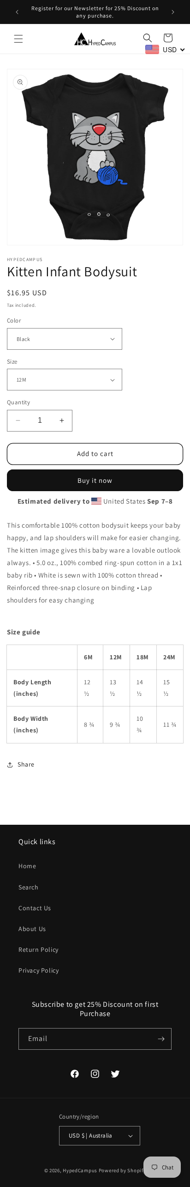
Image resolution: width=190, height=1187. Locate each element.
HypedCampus (80, 1170)
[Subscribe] (161, 1039)
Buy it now (95, 480)
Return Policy (38, 949)
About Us (32, 929)
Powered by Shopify (122, 1170)
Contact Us (34, 908)
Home (27, 866)
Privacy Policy (38, 970)
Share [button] (26, 764)
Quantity (18, 402)
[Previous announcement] (17, 12)
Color (14, 320)
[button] (18, 39)
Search (28, 887)
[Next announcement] (173, 12)
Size (12, 361)
